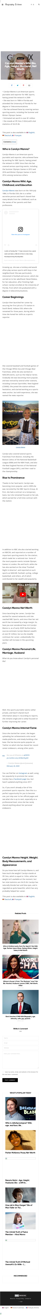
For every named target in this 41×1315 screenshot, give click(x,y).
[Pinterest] (23, 85)
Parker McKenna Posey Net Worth (20, 1153)
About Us (12, 1298)
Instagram (23, 773)
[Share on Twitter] (18, 85)
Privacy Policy (20, 1298)
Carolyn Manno (8, 190)
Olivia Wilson (16, 73)
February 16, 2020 (13, 766)
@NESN (27, 755)
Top (21, 1301)
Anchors (20, 58)
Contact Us (28, 1298)
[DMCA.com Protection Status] (20, 1296)
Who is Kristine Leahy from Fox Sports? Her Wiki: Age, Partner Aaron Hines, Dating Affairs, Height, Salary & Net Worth (20, 948)
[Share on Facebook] (12, 85)
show (13, 142)
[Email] (29, 85)
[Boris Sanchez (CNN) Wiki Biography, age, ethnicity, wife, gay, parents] (20, 1002)
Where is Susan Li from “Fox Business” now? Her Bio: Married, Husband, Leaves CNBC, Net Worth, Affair (20, 983)
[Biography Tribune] (13, 5)
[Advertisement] (20, 31)
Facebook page (20, 779)
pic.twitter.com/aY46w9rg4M (17, 758)
